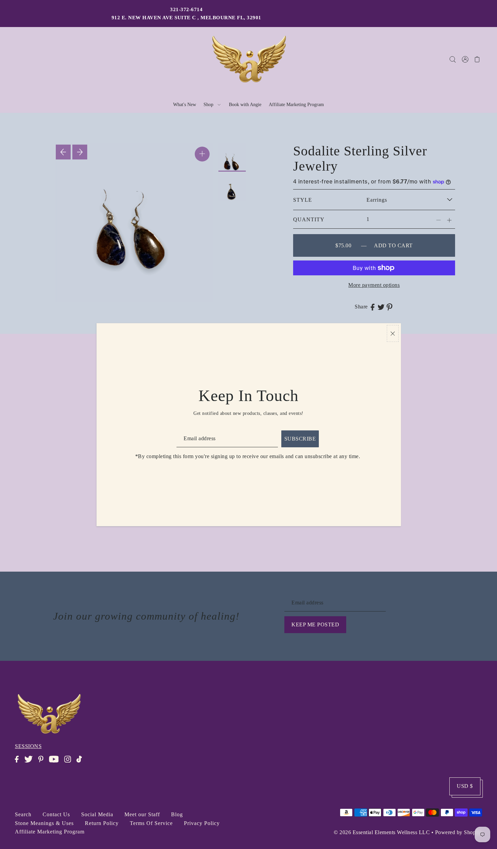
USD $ (465, 786)
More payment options (374, 285)
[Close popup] (393, 333)
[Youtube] (56, 763)
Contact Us (56, 814)
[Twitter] (30, 763)
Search (23, 814)
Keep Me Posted (315, 624)
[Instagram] (69, 763)
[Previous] (63, 152)
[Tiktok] (81, 763)
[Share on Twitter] (381, 306)
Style (302, 200)
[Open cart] (477, 59)
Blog (177, 814)
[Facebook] (19, 763)
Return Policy (102, 823)
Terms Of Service (151, 823)
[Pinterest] (42, 763)
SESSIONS (28, 746)
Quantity (309, 219)
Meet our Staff (142, 814)
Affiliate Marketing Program (50, 831)
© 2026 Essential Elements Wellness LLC (382, 832)
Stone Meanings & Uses (44, 823)
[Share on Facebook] (372, 306)
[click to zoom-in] (202, 154)
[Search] (452, 59)
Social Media (97, 814)
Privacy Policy (202, 823)
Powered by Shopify (458, 832)
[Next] (79, 152)
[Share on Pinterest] (389, 306)
